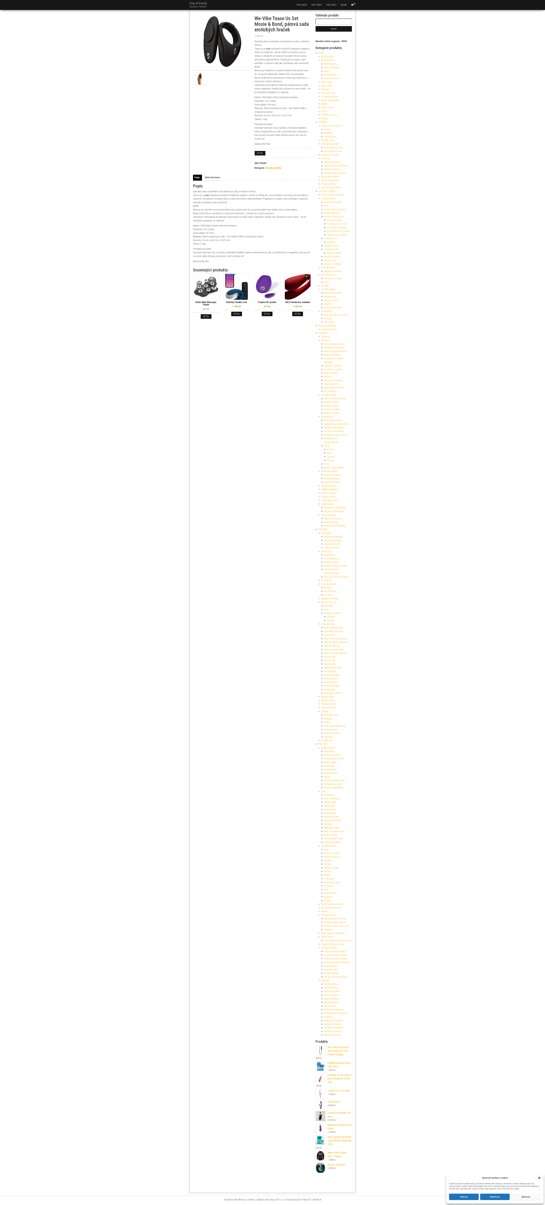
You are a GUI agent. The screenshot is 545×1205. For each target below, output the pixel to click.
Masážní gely (330, 664)
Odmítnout (495, 1197)
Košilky (327, 875)
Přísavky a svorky (329, 114)
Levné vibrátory (331, 995)
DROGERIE (322, 122)
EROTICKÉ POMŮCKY (327, 191)
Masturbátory (327, 416)
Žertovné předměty (332, 307)
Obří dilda (328, 824)
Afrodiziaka (326, 533)
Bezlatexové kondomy (334, 347)
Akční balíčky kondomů (334, 344)
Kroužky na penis (329, 395)
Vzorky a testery (328, 184)
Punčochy (328, 886)
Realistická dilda (331, 827)
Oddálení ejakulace (329, 489)
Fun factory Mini (334, 220)
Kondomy (325, 340)
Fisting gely (329, 635)
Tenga (327, 445)
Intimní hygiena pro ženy (332, 904)
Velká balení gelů (331, 685)
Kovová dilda (329, 813)
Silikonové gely (330, 678)
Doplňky (327, 860)
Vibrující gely (329, 689)
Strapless (328, 929)
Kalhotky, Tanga (331, 867)
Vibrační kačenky (331, 213)
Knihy (326, 609)
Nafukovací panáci (332, 475)
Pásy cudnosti (327, 107)
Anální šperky (330, 769)
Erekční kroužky (331, 402)
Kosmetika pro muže (333, 147)
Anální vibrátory (331, 773)
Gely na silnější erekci (334, 649)
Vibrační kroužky (331, 413)
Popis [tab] (197, 177)
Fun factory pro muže (337, 224)
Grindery (328, 587)
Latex (326, 71)
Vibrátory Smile (331, 249)
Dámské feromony (332, 162)
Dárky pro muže (331, 300)
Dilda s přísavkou (331, 798)
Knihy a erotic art (329, 602)
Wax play (328, 736)
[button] (539, 1177)
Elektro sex (326, 551)
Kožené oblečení (331, 67)
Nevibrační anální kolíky (334, 780)
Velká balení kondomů (334, 387)
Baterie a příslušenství (331, 125)
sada (268, 48)
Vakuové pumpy (328, 515)
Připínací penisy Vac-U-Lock (336, 926)
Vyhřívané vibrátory (332, 1035)
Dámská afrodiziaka (333, 536)
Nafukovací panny (329, 471)
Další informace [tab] (212, 177)
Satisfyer (328, 318)
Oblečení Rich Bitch (332, 202)
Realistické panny (332, 482)
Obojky (324, 103)
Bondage (325, 89)
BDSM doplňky (327, 56)
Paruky (324, 911)
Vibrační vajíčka (331, 973)
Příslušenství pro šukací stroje (338, 940)
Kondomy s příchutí (333, 365)
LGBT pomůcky (328, 274)
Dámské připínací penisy (335, 918)
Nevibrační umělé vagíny (335, 507)
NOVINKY (325, 285)
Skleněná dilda (330, 835)
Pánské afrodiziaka (332, 540)
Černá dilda (329, 795)
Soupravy (328, 896)
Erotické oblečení (329, 846)
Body (326, 849)
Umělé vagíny (327, 504)
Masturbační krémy (333, 667)
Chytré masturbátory (333, 420)
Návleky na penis (329, 485)
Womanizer (329, 322)
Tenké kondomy (331, 384)
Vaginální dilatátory (332, 842)
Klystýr (327, 776)
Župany (327, 900)
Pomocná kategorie (327, 325)
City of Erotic (198, 3)
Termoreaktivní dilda (333, 838)
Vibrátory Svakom (332, 256)
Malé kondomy (330, 373)
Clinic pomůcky (328, 93)
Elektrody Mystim (332, 558)
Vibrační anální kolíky (333, 787)
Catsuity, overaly (331, 853)
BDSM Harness (331, 64)
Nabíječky (328, 133)
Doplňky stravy (328, 140)
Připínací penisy (328, 915)
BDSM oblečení (328, 60)
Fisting (327, 722)
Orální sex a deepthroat (334, 726)
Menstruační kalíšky (330, 176)
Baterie (327, 129)
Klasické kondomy (332, 354)
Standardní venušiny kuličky (336, 962)
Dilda (323, 791)
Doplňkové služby (329, 329)
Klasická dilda (330, 809)
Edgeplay (328, 718)
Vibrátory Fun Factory (334, 216)
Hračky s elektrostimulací (335, 565)
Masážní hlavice (331, 1002)
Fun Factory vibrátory (336, 227)
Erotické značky (328, 198)
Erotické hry (326, 580)
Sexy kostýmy (330, 893)
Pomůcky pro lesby (332, 278)
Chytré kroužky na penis (335, 398)
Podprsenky (329, 878)
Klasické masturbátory (334, 427)
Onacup (330, 460)
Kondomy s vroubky (333, 369)
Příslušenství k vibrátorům (336, 1013)
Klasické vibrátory (332, 991)
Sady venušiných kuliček (335, 958)
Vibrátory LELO (330, 238)
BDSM (344, 5)
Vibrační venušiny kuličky (335, 976)
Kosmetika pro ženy (333, 151)
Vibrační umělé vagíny (334, 511)
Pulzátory (328, 1017)
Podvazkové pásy (332, 882)
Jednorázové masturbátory (336, 424)
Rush (326, 205)
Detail (260, 153)
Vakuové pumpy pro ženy (332, 944)
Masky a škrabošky (330, 100)
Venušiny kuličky (328, 947)
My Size (327, 376)
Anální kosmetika (332, 755)
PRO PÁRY (317, 5)
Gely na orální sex (332, 645)
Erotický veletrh (328, 267)
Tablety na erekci (332, 547)
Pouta (324, 111)
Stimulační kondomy (333, 380)
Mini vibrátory (330, 1006)
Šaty (326, 889)
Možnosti (526, 1197)
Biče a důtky (326, 85)
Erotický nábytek (328, 584)
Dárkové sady (330, 296)
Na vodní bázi (330, 671)
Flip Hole (331, 456)
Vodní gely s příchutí (333, 693)
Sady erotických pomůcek (333, 933)
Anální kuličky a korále (334, 758)
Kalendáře (328, 605)
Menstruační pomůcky (331, 907)
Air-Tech (330, 449)
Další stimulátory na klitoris (336, 315)
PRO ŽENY (331, 5)
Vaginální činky (331, 969)
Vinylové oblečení (332, 78)
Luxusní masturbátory (334, 431)
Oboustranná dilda (332, 820)
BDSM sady (326, 82)
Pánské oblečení (328, 493)
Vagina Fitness (331, 966)
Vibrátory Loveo (331, 245)
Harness (328, 864)
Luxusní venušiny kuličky (335, 955)
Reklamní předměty (333, 271)
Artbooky (331, 616)
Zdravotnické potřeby (330, 187)
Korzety (327, 871)
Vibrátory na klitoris (333, 1031)
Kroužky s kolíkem (332, 409)
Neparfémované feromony (336, 165)
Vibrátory (331, 242)
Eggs (329, 453)
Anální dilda (329, 751)
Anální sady (329, 766)
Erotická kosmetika (330, 144)
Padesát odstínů (328, 704)
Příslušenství (330, 136)
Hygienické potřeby (329, 598)
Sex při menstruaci (329, 180)
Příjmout (464, 1197)
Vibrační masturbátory (334, 467)
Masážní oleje (327, 696)
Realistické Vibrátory (333, 1020)
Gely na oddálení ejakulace (336, 642)
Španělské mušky (332, 544)
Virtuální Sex (327, 740)
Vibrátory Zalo (330, 260)
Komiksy (331, 620)
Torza (326, 464)
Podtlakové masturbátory (335, 435)
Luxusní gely (329, 660)
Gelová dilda (329, 806)
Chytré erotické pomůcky (332, 194)
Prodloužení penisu (329, 500)
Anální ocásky (330, 762)
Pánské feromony (332, 169)
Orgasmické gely (331, 675)
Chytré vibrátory (331, 984)
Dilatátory (325, 336)
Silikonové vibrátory (333, 1024)
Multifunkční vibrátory (333, 1009)
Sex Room (328, 595)
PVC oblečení (330, 74)
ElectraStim (329, 555)
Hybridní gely (330, 656)
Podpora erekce (328, 496)
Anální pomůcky (328, 747)
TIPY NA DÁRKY (328, 289)
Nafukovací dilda (331, 816)
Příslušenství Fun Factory (338, 231)
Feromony (325, 158)
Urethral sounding (332, 733)
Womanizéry (326, 311)
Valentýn (328, 304)
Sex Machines (330, 591)
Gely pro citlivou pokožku (335, 653)
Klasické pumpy (331, 522)
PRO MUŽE (302, 5)
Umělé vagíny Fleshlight (335, 209)
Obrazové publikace (333, 613)
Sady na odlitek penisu (334, 831)
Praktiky (324, 711)
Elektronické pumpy (333, 518)
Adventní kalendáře (332, 293)
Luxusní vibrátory (331, 998)
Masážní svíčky (328, 700)
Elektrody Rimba (331, 562)
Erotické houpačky (329, 96)
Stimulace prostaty (332, 784)
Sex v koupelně (331, 729)
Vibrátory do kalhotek (333, 1027)
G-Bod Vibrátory (331, 987)
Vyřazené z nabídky (333, 264)
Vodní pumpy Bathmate (334, 525)
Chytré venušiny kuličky (334, 951)
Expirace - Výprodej (330, 154)
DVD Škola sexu (331, 715)
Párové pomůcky (273, 168)
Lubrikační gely (328, 624)
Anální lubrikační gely (333, 627)
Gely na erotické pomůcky (336, 638)
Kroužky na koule (331, 405)
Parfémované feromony (335, 173)
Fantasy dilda (330, 802)
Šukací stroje (327, 936)
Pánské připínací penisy (335, 922)
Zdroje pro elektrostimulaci (336, 576)
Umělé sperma (331, 682)
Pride (326, 282)
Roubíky (324, 118)
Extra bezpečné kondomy (335, 351)
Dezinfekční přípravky (333, 631)
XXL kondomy (330, 391)
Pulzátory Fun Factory (337, 234)
